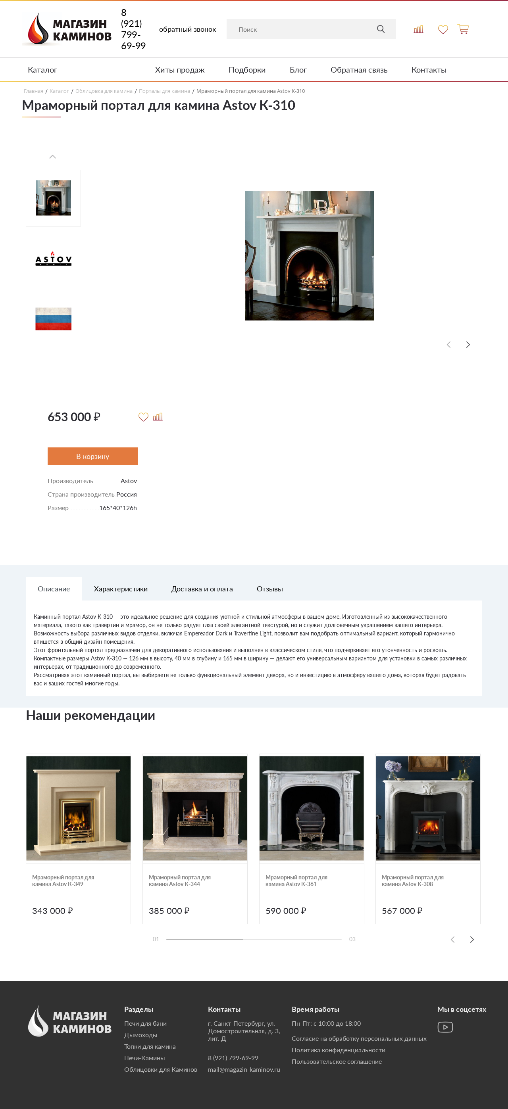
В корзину (92, 456)
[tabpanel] (254, 654)
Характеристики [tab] (121, 588)
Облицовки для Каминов (160, 1069)
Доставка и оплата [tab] (202, 588)
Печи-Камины (144, 1057)
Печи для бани (145, 1023)
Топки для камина (150, 1046)
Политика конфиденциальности (338, 1049)
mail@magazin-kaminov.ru (244, 1069)
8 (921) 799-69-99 (133, 29)
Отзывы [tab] (270, 588)
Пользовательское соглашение (337, 1061)
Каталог (42, 69)
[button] (468, 344)
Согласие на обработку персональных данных (359, 1038)
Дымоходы (141, 1034)
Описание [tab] (54, 588)
